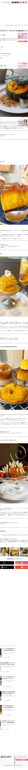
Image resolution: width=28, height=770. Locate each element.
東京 (4, 35)
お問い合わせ (14, 759)
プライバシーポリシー (14, 762)
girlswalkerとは (15, 757)
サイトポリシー (14, 760)
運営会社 (14, 756)
